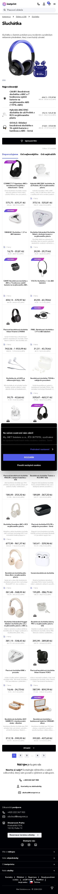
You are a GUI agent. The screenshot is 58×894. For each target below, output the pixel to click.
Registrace (32, 877)
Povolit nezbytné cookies (29, 465)
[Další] (44, 756)
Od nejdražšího (49, 154)
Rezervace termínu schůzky (22, 835)
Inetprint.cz (6, 17)
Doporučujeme (10, 154)
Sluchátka (35, 17)
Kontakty (9, 877)
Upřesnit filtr (31, 141)
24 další (27, 748)
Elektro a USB (21, 17)
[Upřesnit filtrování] (52, 888)
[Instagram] (29, 844)
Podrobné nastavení (40, 449)
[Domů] (11, 4)
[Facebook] (22, 844)
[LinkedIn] (35, 844)
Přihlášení (20, 877)
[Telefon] (38, 4)
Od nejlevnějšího (29, 154)
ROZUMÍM (29, 457)
